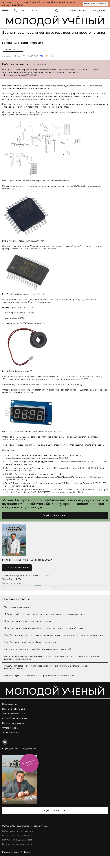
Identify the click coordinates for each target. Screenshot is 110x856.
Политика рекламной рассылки (17, 844)
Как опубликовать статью (14, 718)
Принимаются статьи (29, 762)
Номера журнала (10, 704)
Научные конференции (13, 709)
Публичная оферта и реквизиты (17, 831)
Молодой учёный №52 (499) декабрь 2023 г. (27, 560)
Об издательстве (10, 732)
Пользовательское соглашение (17, 835)
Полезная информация (13, 723)
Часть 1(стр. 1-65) (11, 579)
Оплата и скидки (10, 728)
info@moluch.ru (100, 10)
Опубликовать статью (95, 4)
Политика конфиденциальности (17, 840)
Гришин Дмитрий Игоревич (22, 42)
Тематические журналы (13, 713)
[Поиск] (56, 10)
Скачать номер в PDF (17, 567)
